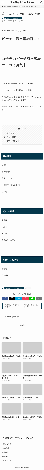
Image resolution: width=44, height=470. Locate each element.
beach (22, 325)
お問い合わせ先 (13, 141)
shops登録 (5, 448)
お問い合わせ (6, 444)
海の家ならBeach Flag (22, 2)
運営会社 (5, 452)
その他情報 (11, 137)
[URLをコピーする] (39, 298)
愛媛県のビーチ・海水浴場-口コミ (12, 18)
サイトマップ (6, 460)
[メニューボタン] (2, 2)
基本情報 (10, 133)
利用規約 (5, 456)
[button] (5, 298)
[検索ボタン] (41, 2)
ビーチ (29, 288)
